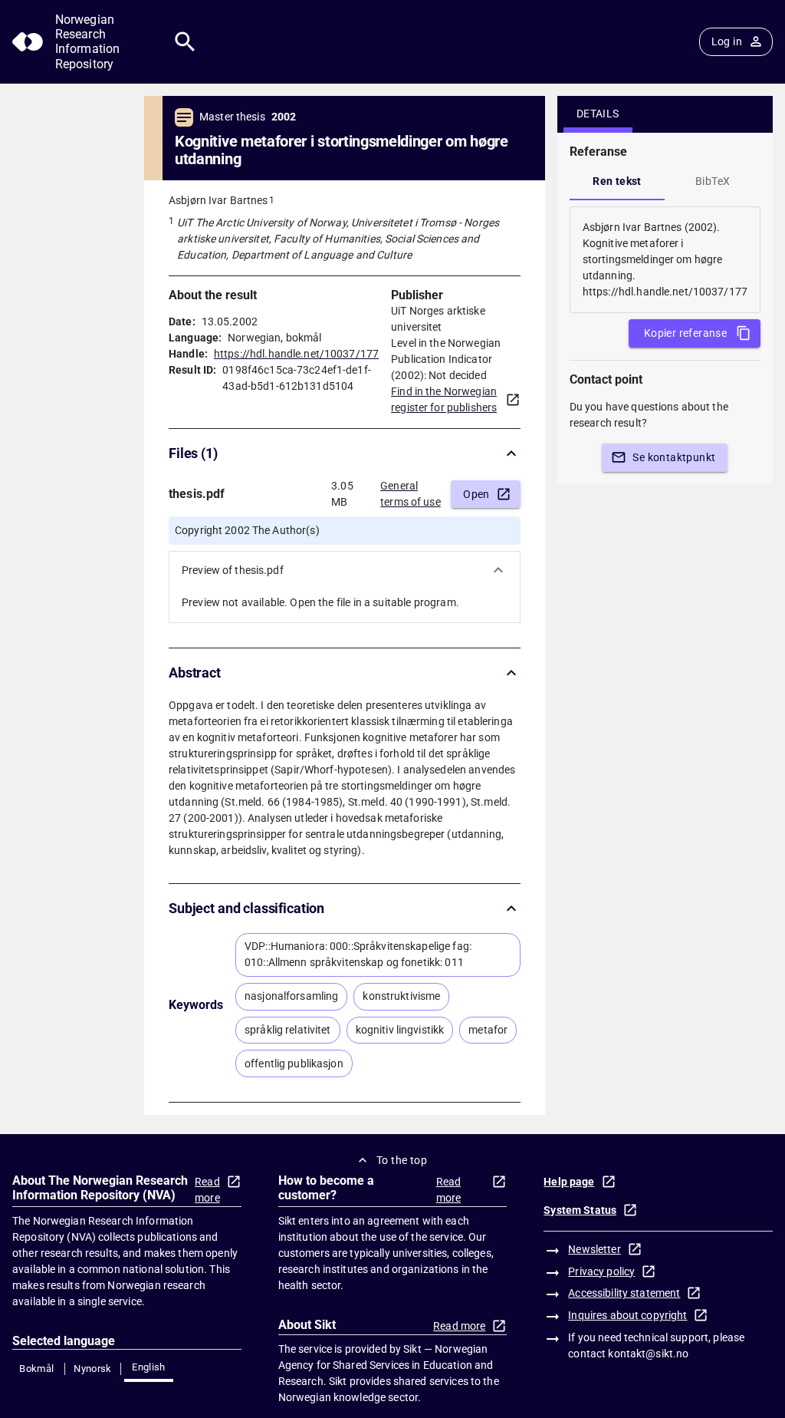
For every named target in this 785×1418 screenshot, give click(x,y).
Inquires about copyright (627, 1315)
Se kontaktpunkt (673, 457)
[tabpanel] (665, 259)
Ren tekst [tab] (617, 181)
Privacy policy (601, 1271)
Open (476, 494)
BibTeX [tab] (712, 181)
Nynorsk (93, 1368)
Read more (207, 1190)
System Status (580, 1210)
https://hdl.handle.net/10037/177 (296, 354)
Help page (569, 1182)
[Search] (185, 42)
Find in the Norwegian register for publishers (444, 399)
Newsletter (594, 1249)
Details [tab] (597, 113)
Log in (726, 41)
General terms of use (410, 494)
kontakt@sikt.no (648, 1353)
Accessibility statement (624, 1293)
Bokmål (36, 1368)
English (149, 1367)
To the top (401, 1160)
